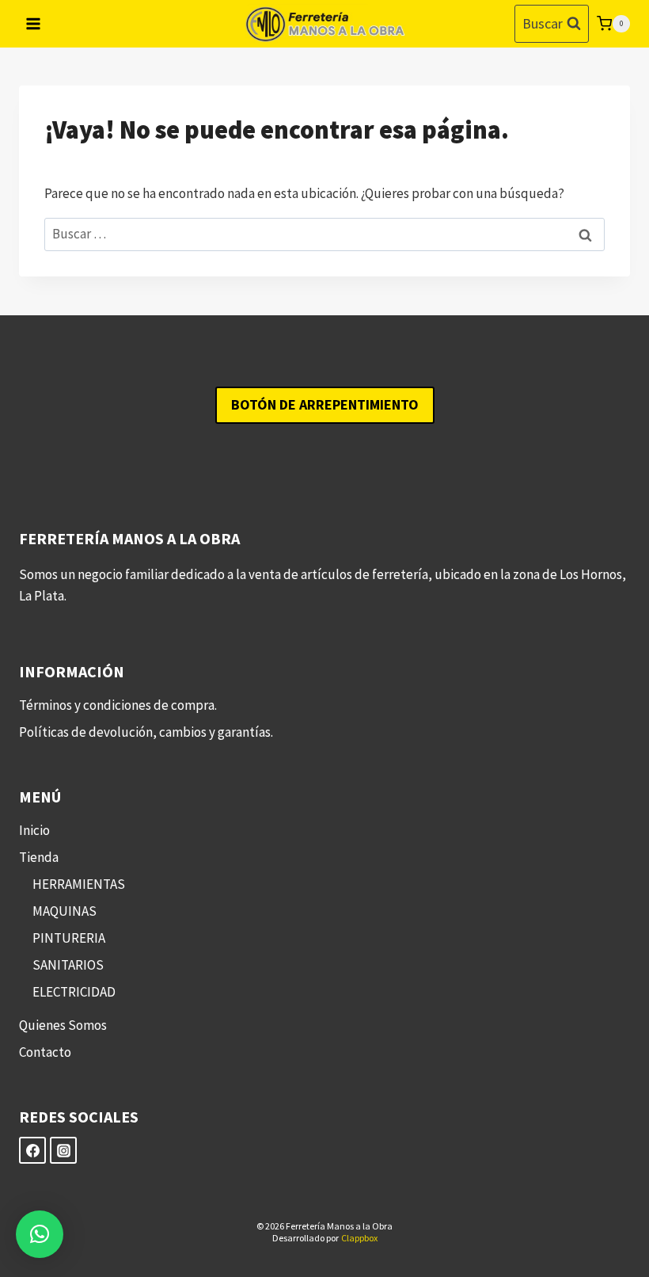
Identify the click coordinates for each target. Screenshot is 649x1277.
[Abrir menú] (33, 23)
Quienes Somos (63, 1025)
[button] (39, 1234)
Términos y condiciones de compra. (118, 705)
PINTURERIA (68, 938)
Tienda (39, 857)
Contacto (45, 1052)
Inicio (34, 830)
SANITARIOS (68, 965)
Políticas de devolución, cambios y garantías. (146, 732)
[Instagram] (63, 1150)
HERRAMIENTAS (78, 884)
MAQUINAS (64, 911)
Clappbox (359, 1238)
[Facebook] (32, 1150)
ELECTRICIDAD (74, 992)
